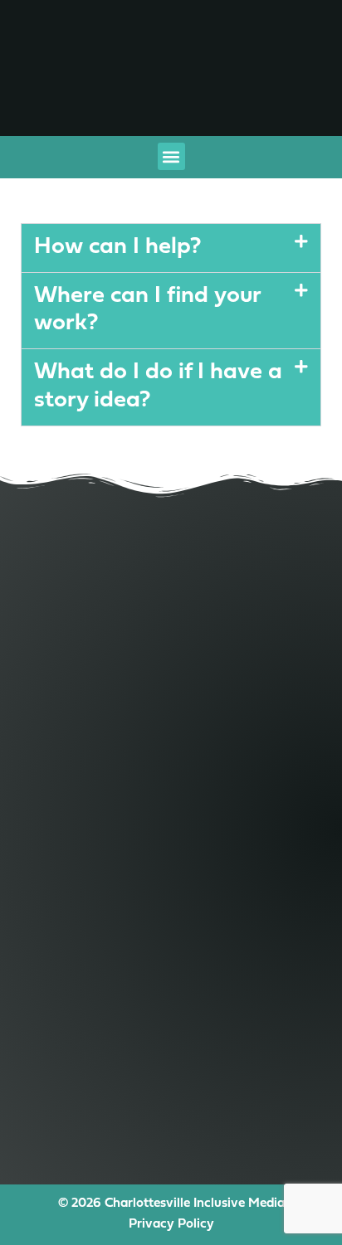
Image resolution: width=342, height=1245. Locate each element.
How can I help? (117, 247)
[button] (171, 156)
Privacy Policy (171, 1224)
